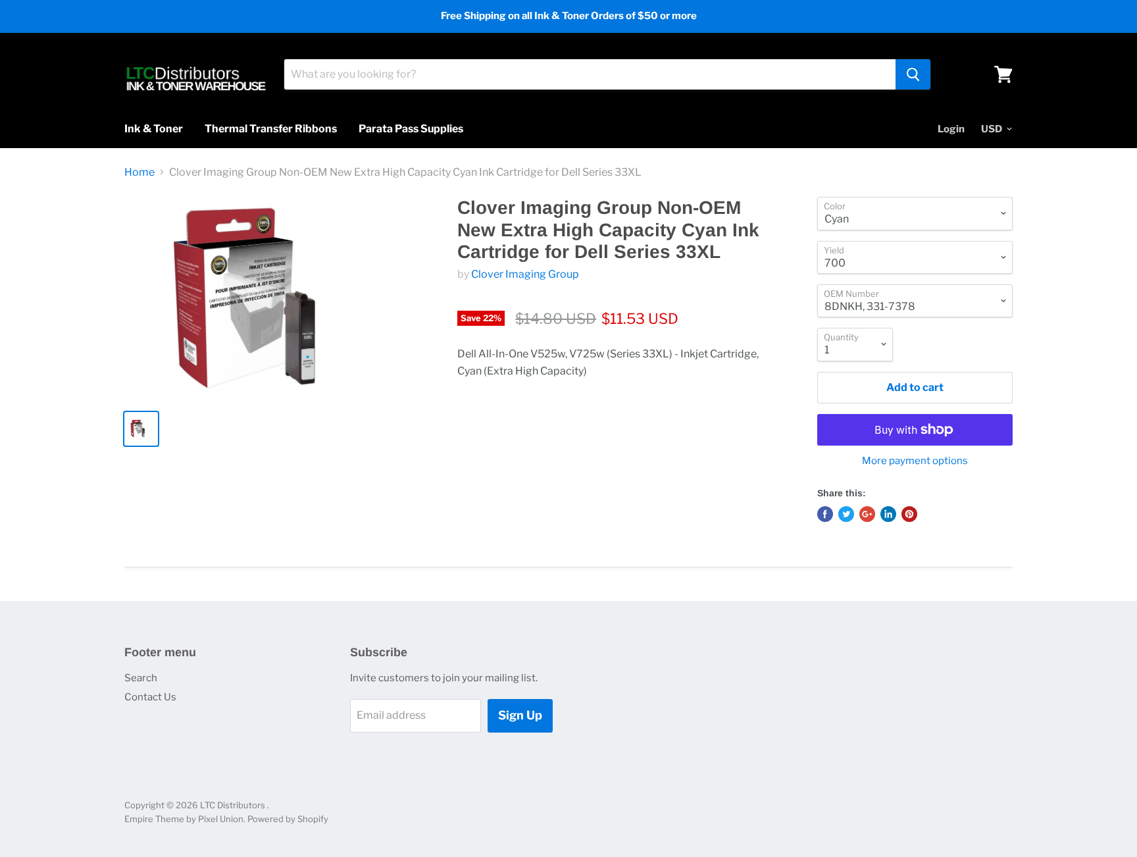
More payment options (915, 461)
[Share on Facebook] (825, 514)
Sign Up (520, 715)
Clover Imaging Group (525, 274)
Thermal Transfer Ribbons (271, 128)
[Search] (913, 74)
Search (140, 678)
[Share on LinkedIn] (888, 514)
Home (139, 172)
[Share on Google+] (867, 514)
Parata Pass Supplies (411, 128)
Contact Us (150, 697)
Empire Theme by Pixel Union (183, 819)
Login (951, 129)
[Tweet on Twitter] (846, 514)
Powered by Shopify (287, 819)
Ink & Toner (153, 128)
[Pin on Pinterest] (909, 514)
